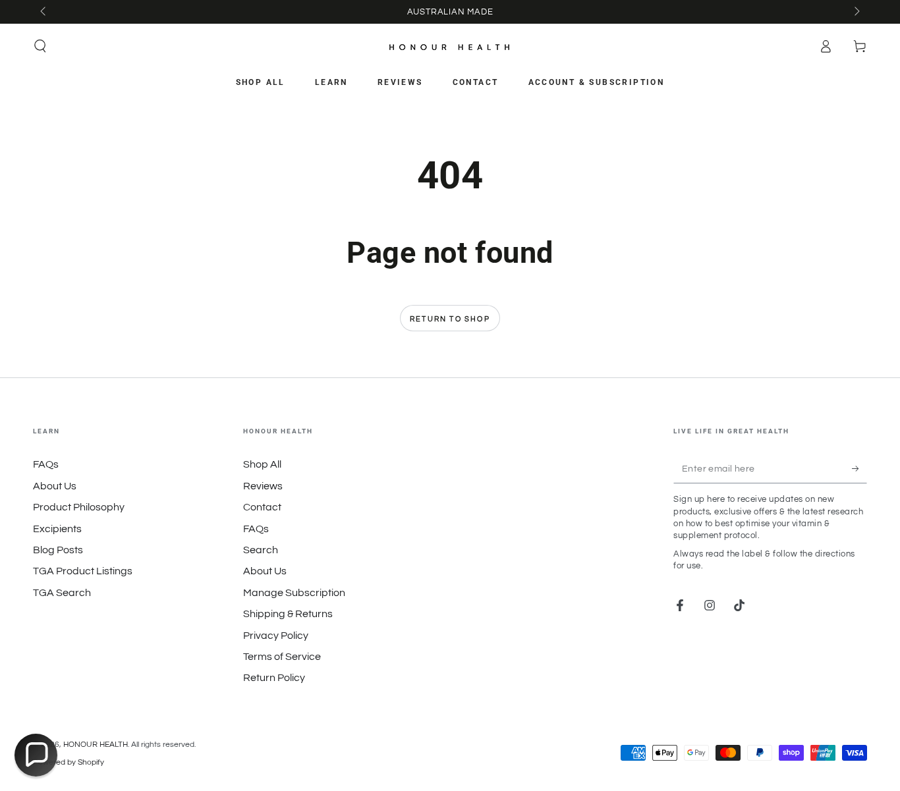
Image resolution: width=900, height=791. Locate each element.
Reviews (263, 486)
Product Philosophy (79, 507)
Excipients (57, 529)
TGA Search (62, 592)
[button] (40, 46)
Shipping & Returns (288, 614)
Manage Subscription (294, 592)
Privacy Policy (275, 635)
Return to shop (450, 319)
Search (260, 550)
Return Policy (274, 677)
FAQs (46, 464)
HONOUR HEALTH (95, 744)
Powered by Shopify (68, 762)
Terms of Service (282, 656)
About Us (54, 486)
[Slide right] (856, 12)
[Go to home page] (450, 46)
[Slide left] (44, 12)
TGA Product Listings (82, 571)
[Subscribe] (859, 468)
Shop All (262, 464)
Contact (262, 507)
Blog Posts (58, 550)
